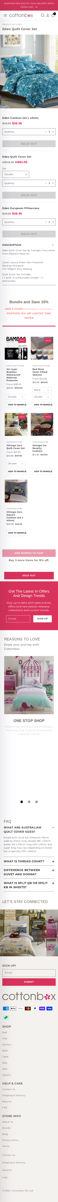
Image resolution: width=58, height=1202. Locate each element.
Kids (4, 1038)
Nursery (6, 1044)
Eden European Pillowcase (20, 208)
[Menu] (5, 15)
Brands (6, 1128)
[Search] (42, 15)
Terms (5, 1146)
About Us (7, 1121)
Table (5, 1056)
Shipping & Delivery (13, 1095)
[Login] (48, 15)
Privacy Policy (10, 1140)
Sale (4, 1068)
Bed (4, 1032)
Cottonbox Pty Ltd (22, 1190)
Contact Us (8, 1089)
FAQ (4, 1107)
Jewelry (6, 1075)
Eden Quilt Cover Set (16, 156)
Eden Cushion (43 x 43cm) (20, 117)
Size (4, 168)
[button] (29, 245)
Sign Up (42, 618)
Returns (6, 1101)
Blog (5, 1134)
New (4, 1062)
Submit (29, 981)
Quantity (9, 183)
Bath (5, 1050)
